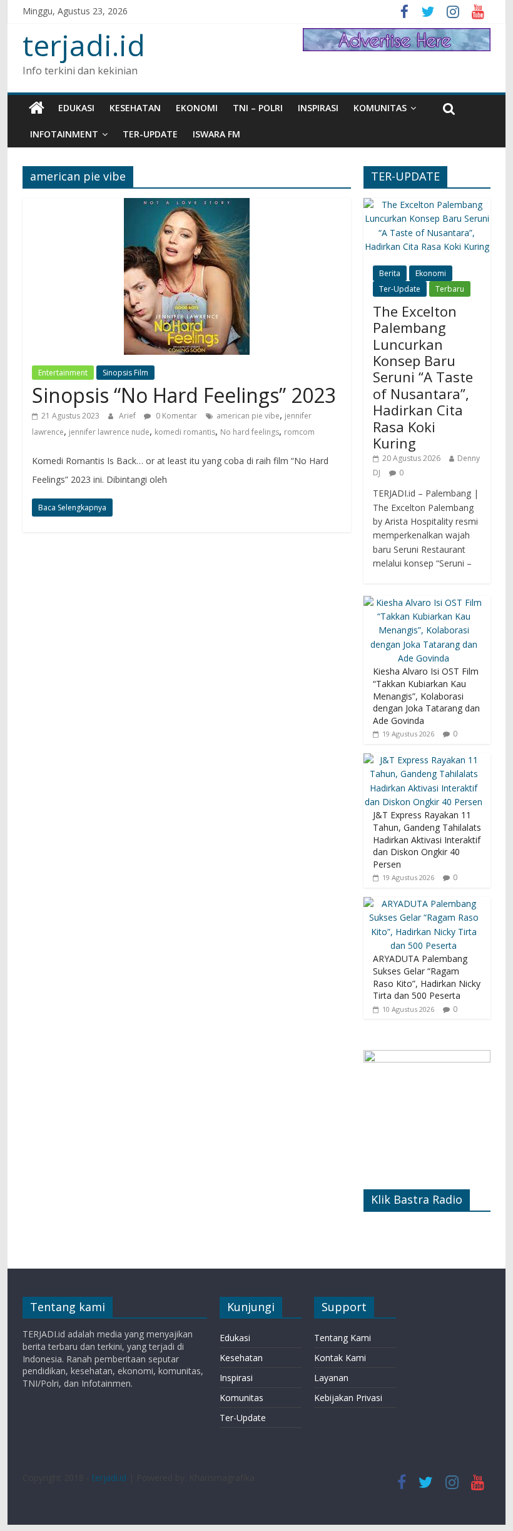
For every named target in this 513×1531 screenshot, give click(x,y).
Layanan (331, 1378)
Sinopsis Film (125, 372)
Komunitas (380, 108)
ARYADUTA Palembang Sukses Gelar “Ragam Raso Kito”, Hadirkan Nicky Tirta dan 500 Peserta (426, 977)
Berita (389, 273)
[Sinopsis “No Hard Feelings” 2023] (187, 205)
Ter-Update (150, 134)
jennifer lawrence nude (109, 432)
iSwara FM (216, 134)
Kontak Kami (340, 1358)
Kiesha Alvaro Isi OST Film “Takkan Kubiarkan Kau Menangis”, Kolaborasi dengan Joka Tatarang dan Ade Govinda (426, 695)
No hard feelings (249, 432)
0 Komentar (175, 415)
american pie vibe (248, 415)
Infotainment (64, 134)
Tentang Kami (342, 1338)
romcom (299, 432)
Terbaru (449, 289)
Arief (128, 415)
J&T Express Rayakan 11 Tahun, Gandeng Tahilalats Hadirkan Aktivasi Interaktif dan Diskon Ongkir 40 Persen (427, 839)
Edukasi (76, 108)
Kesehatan (135, 108)
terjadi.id (84, 45)
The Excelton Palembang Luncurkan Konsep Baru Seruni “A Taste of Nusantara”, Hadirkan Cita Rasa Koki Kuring (423, 377)
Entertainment (63, 372)
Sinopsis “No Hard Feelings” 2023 (184, 395)
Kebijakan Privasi (348, 1398)
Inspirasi (318, 108)
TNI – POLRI (258, 108)
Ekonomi (197, 108)
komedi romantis (185, 432)
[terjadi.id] (37, 108)
